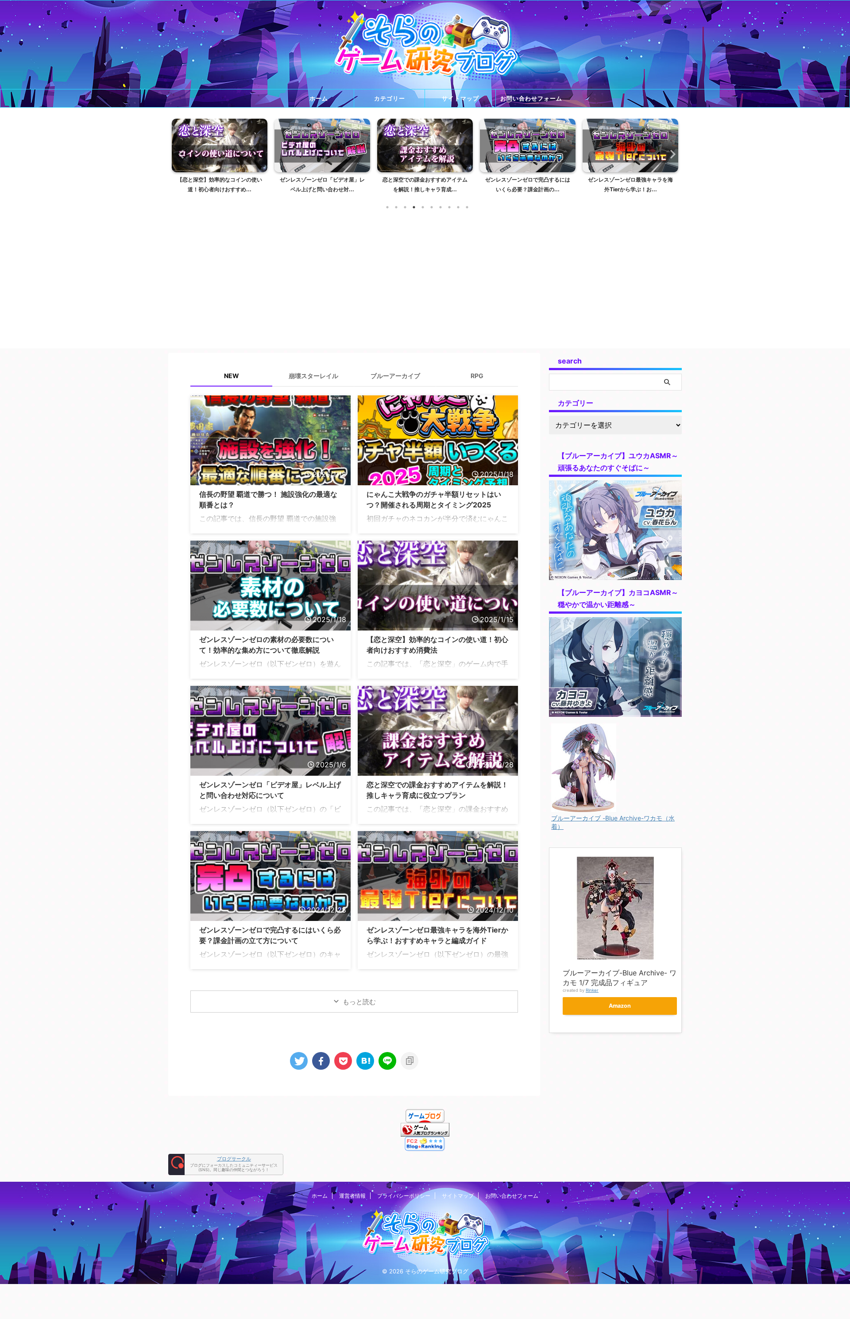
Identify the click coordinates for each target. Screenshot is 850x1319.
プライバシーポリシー (403, 1195)
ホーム (318, 98)
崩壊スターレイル (313, 375)
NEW (231, 375)
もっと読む (359, 1002)
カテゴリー (389, 98)
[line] (387, 1061)
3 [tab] (405, 207)
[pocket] (343, 1061)
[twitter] (299, 1061)
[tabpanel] (252, 158)
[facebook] (321, 1061)
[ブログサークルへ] (225, 1164)
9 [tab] (458, 207)
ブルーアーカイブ (395, 375)
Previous (180, 154)
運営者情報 (352, 1195)
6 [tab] (431, 207)
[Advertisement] (425, 275)
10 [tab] (467, 207)
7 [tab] (440, 207)
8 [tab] (449, 207)
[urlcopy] (409, 1061)
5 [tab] (422, 207)
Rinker (592, 990)
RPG (477, 375)
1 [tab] (387, 207)
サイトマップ (460, 98)
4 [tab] (414, 207)
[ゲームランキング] (425, 1132)
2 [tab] (396, 207)
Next (670, 154)
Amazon (620, 1005)
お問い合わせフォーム (531, 98)
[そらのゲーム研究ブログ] (365, 1061)
